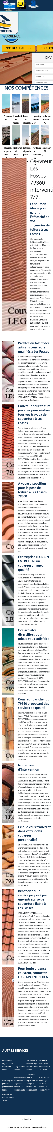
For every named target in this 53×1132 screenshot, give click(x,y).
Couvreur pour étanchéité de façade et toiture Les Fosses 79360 (20, 1083)
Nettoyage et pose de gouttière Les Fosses (7, 1085)
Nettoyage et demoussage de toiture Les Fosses (32, 1065)
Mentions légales (39, 1128)
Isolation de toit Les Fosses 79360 (8, 1097)
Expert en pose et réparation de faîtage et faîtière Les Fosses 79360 (32, 1082)
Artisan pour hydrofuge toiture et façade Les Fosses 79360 (44, 1083)
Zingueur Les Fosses (19, 1068)
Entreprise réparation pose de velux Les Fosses (44, 1065)
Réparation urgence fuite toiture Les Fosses (7, 1065)
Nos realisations (18, 48)
